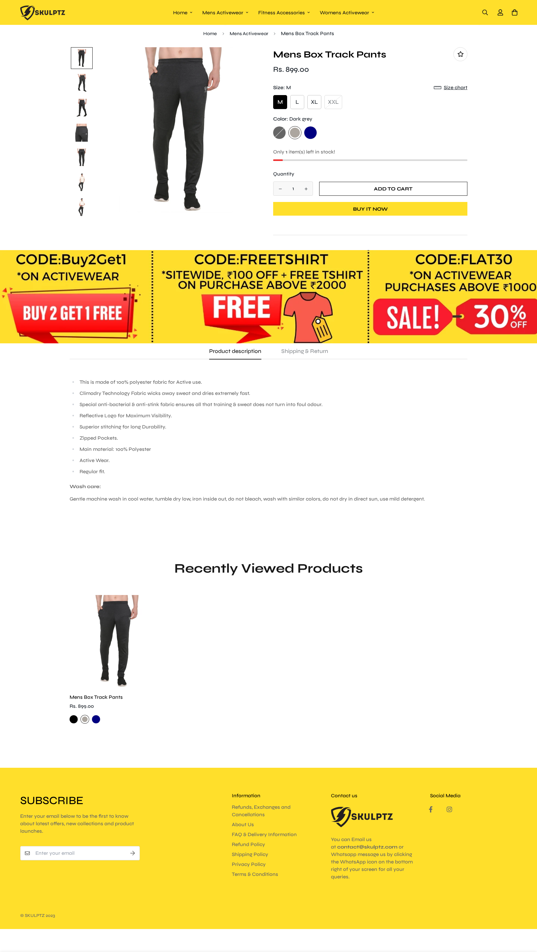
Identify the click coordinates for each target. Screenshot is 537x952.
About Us (243, 824)
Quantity (283, 174)
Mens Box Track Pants (96, 697)
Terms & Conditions (255, 874)
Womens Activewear (344, 13)
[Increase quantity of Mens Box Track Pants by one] (306, 189)
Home (180, 13)
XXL (333, 101)
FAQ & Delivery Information (264, 834)
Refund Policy (248, 844)
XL (314, 101)
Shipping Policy (250, 854)
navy (310, 132)
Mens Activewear (222, 13)
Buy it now (370, 209)
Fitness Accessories (281, 13)
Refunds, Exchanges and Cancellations (261, 810)
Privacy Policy (249, 864)
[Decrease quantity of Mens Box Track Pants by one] (280, 189)
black (279, 132)
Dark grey (295, 132)
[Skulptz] (42, 12)
